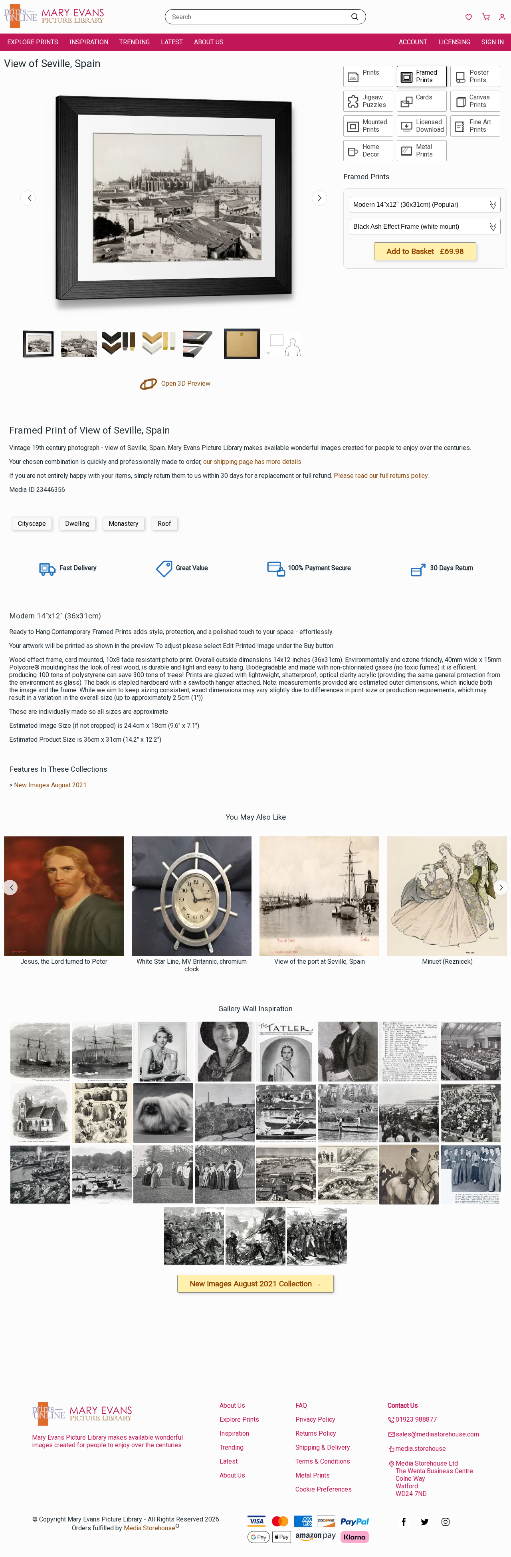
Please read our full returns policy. (381, 475)
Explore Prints (32, 42)
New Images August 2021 (50, 785)
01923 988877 (416, 1419)
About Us (209, 42)
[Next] (319, 198)
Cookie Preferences (323, 1489)
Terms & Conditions (322, 1461)
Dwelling (77, 523)
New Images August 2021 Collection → (255, 1283)
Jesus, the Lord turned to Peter (63, 961)
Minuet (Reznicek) (447, 961)
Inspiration (88, 42)
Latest (172, 42)
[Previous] (28, 198)
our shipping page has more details (252, 462)
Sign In (492, 42)
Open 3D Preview (185, 383)
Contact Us (403, 1405)
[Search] (355, 17)
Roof (164, 523)
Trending (134, 42)
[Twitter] (424, 1526)
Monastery (124, 523)
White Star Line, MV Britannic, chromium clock (192, 965)
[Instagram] (445, 1526)
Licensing (454, 42)
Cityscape (32, 523)
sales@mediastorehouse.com (437, 1434)
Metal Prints (312, 1475)
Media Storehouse (149, 1528)
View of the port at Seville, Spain (319, 961)
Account (413, 42)
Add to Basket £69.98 (425, 251)
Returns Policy (315, 1433)
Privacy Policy (315, 1419)
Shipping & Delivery (322, 1447)
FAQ (301, 1405)
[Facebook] (404, 1526)
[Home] (54, 26)
